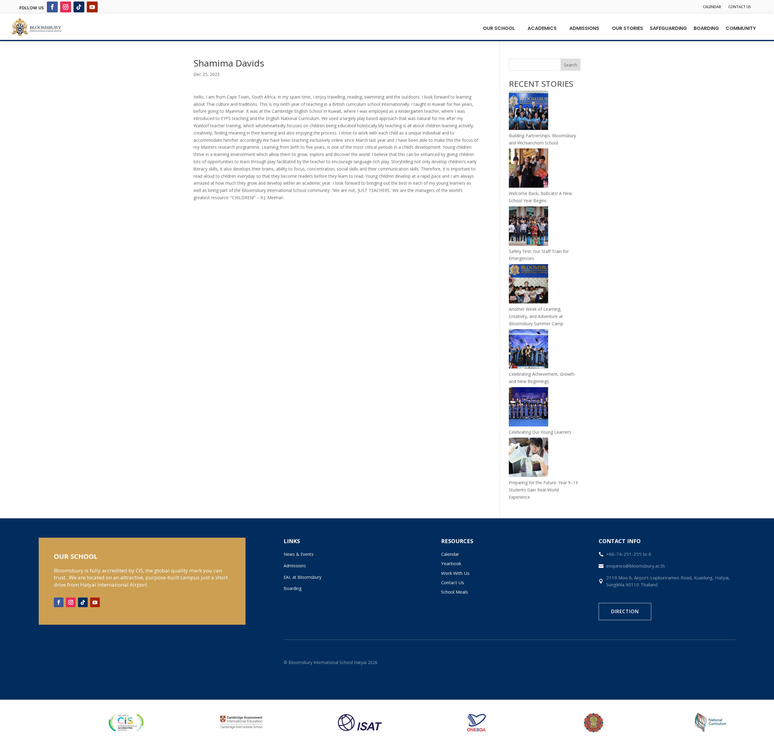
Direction (625, 611)
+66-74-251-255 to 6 (628, 554)
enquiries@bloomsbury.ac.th (635, 566)
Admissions (295, 565)
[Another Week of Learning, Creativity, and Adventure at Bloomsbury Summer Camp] (528, 285)
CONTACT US (739, 6)
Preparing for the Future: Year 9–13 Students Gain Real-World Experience (543, 490)
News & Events (299, 554)
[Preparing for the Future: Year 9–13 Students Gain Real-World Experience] (528, 458)
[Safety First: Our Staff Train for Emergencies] (528, 227)
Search (570, 65)
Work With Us (455, 573)
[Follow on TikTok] (78, 7)
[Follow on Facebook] (52, 7)
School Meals (454, 592)
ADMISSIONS (584, 28)
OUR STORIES (627, 28)
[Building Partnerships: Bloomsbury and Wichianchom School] (528, 111)
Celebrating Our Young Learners (540, 432)
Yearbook (451, 563)
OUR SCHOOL (499, 28)
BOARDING (706, 28)
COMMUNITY (741, 28)
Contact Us (452, 582)
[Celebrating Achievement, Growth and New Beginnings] (528, 350)
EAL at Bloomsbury (302, 577)
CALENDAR (712, 6)
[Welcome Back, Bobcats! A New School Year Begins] (528, 169)
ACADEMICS (542, 28)
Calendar (450, 554)
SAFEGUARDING (668, 28)
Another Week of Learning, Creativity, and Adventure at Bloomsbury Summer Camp (536, 316)
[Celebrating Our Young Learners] (528, 408)
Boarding (292, 588)
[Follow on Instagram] (65, 7)
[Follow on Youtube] (92, 7)
